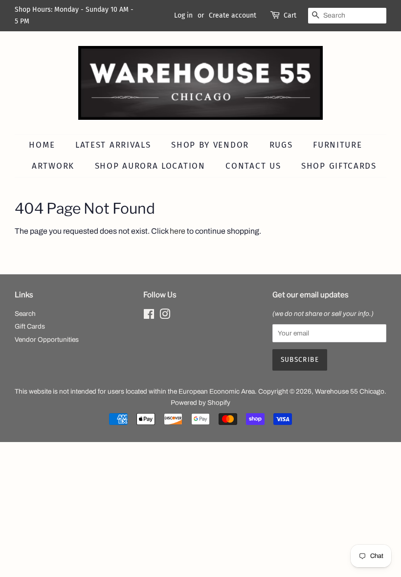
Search (25, 313)
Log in (183, 15)
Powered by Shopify (200, 402)
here (177, 231)
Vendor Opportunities (47, 339)
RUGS (281, 145)
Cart (290, 15)
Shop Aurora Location (150, 166)
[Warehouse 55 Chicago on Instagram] (164, 316)
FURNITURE (337, 145)
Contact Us (253, 166)
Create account (232, 15)
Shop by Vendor (210, 145)
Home (42, 145)
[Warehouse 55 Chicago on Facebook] (149, 316)
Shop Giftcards (339, 166)
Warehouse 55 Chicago (349, 391)
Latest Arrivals (113, 145)
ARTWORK (53, 166)
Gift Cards (30, 326)
